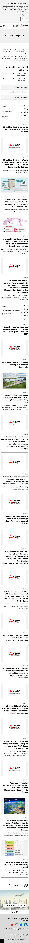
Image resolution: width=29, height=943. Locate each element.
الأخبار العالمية (22, 92)
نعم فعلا (24, 19)
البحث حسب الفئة (21, 87)
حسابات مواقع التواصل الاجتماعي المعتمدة (14, 929)
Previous (20, 912)
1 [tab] (17, 912)
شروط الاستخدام (23, 935)
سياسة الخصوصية (13, 935)
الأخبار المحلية (13, 92)
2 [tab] (14, 912)
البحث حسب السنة (21, 97)
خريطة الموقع (23, 936)
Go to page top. (2, 941)
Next (9, 912)
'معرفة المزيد (22, 15)
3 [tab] (12, 912)
